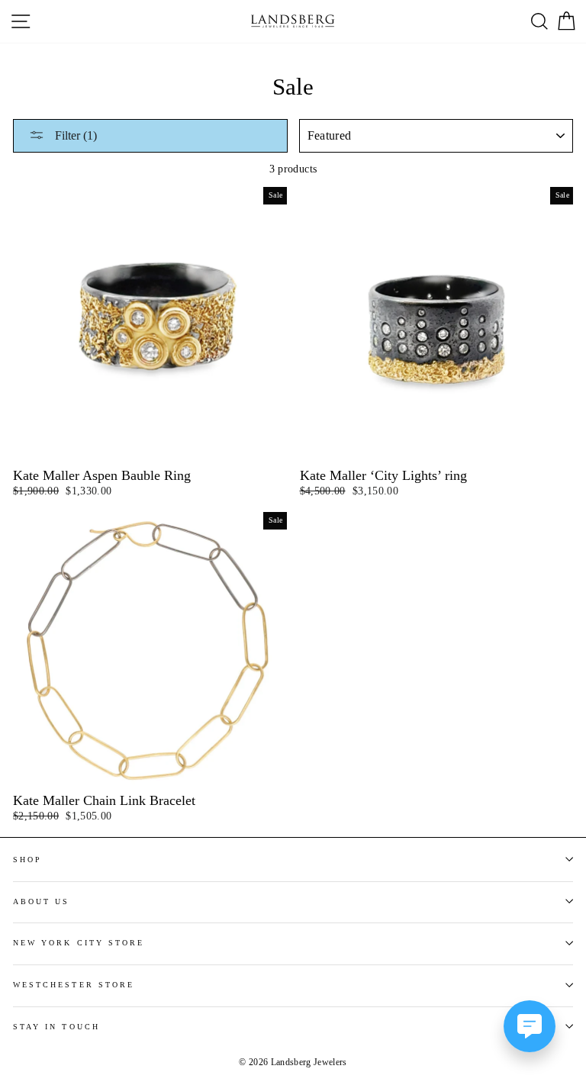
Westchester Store (73, 984)
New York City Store (78, 943)
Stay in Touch (56, 1026)
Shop (27, 859)
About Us (41, 901)
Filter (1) (74, 135)
